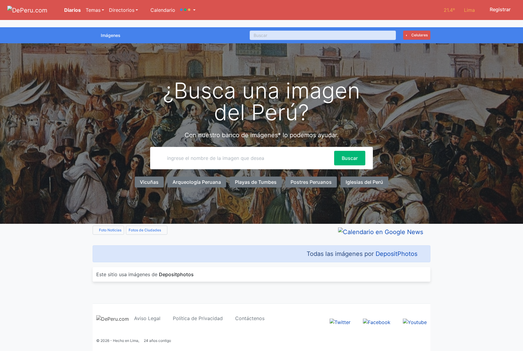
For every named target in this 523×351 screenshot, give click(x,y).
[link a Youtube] (415, 322)
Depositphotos (176, 274)
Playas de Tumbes (256, 182)
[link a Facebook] (376, 322)
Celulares (419, 35)
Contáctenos (250, 318)
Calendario (162, 10)
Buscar (350, 158)
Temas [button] (93, 10)
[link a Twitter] (340, 322)
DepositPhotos (396, 253)
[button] (188, 10)
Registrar (499, 9)
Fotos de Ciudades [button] (145, 230)
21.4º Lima (459, 10)
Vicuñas (149, 182)
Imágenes (110, 35)
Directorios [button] (121, 10)
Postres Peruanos (311, 182)
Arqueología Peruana (197, 182)
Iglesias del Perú (364, 182)
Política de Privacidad (198, 318)
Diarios (72, 10)
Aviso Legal (147, 318)
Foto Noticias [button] (109, 230)
